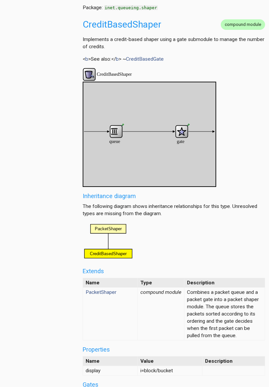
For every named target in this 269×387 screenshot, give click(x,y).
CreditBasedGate (145, 59)
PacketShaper (101, 292)
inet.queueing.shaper (131, 7)
